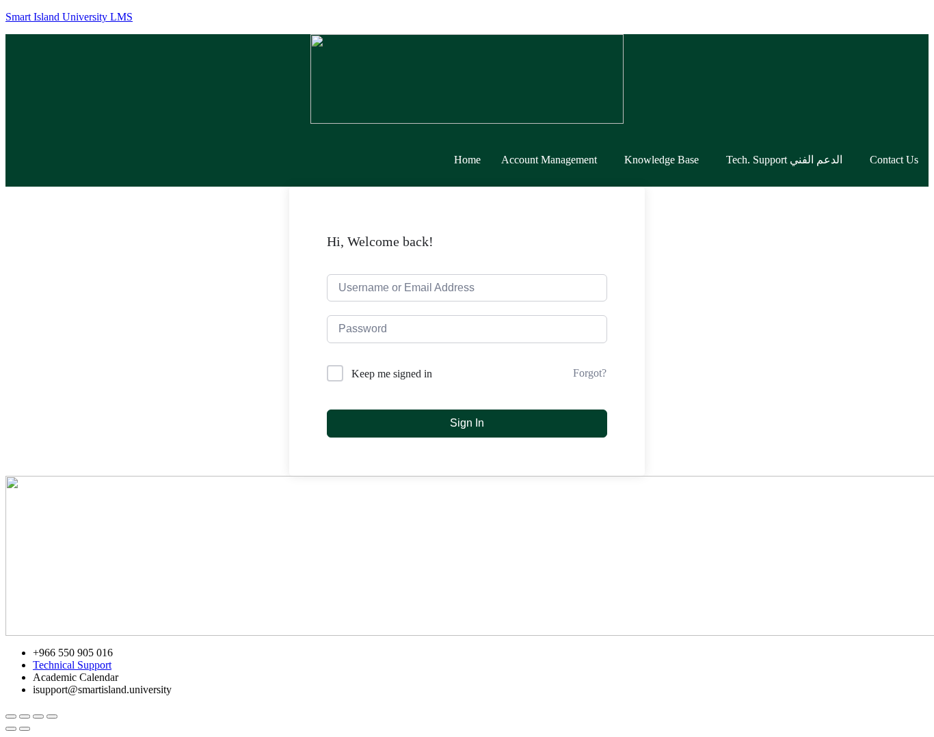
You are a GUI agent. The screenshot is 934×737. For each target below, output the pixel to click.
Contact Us (894, 159)
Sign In (467, 423)
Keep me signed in (391, 373)
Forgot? (589, 373)
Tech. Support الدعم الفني (784, 159)
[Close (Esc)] (10, 716)
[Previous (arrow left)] (10, 729)
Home (467, 159)
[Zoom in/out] (51, 716)
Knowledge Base (661, 159)
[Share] (24, 716)
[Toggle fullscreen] (38, 716)
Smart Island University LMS (69, 17)
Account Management (549, 159)
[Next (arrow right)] (24, 729)
